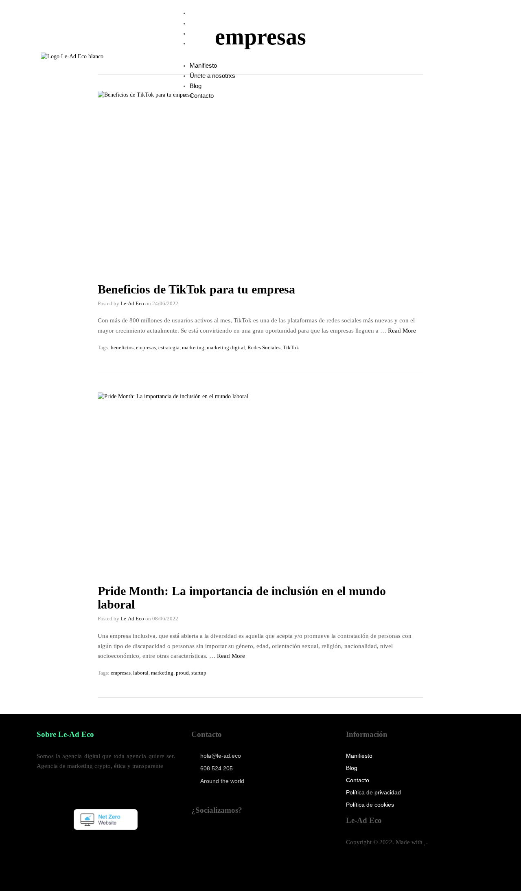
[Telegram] (231, 839)
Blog (195, 33)
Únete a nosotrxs (212, 23)
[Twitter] (290, 839)
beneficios (122, 347)
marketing (193, 347)
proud (182, 673)
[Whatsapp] (261, 839)
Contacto (202, 43)
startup (198, 673)
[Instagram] (201, 862)
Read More (402, 330)
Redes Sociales (263, 347)
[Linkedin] (201, 839)
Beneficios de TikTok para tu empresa (196, 289)
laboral (141, 673)
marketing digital (226, 347)
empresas (146, 347)
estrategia (169, 347)
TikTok (291, 347)
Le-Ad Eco (132, 303)
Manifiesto (203, 12)
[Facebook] (231, 862)
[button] (285, 57)
